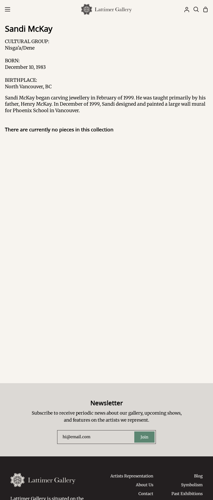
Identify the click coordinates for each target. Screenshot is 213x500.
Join (144, 437)
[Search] (194, 9)
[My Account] (184, 9)
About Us (144, 484)
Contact (145, 493)
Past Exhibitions (187, 493)
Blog (198, 476)
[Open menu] (5, 9)
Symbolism (192, 484)
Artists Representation (131, 476)
